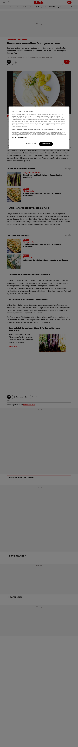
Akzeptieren (46, 143)
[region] (39, 127)
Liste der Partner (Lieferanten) (20, 137)
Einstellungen (31, 143)
